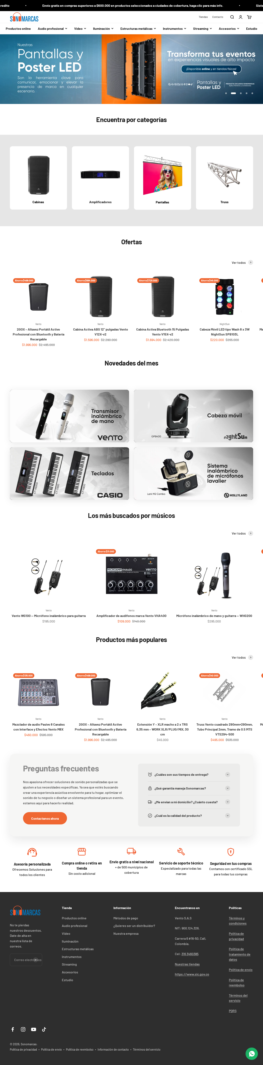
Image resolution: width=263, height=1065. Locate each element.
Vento (38, 324)
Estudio (251, 28)
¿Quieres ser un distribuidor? (134, 926)
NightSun (225, 324)
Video (66, 933)
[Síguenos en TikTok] (44, 1029)
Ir (32, 853)
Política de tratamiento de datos (239, 954)
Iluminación (70, 941)
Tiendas (203, 16)
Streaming (69, 964)
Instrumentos (72, 957)
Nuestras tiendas (187, 964)
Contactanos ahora (45, 818)
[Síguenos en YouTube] (33, 1029)
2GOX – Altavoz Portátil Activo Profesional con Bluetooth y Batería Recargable (38, 334)
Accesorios (70, 972)
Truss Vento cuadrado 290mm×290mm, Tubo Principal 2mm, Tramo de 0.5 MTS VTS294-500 (224, 729)
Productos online (18, 28)
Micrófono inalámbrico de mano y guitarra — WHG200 (214, 616)
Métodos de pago (125, 918)
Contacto (217, 16)
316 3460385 (189, 954)
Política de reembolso (79, 1049)
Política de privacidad (23, 1049)
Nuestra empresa (125, 933)
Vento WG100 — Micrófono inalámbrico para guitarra (49, 616)
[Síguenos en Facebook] (12, 1029)
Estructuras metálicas (78, 949)
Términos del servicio (146, 1049)
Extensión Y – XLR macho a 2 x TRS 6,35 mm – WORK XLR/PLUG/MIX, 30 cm (162, 729)
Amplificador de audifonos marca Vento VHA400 (131, 616)
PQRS (232, 1011)
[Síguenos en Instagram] (23, 1029)
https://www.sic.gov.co (192, 974)
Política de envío (241, 970)
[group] (131, 69)
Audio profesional (74, 926)
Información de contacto (113, 1049)
